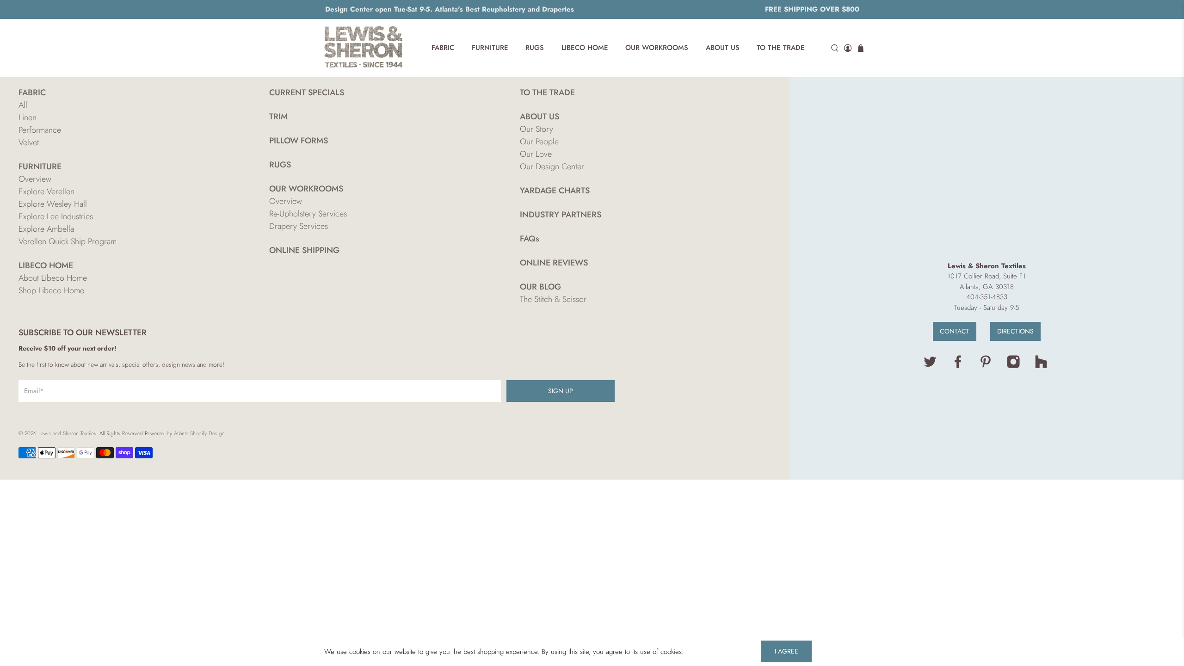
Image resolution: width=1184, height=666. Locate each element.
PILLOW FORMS (298, 141)
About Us (723, 48)
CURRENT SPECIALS (306, 92)
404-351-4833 (986, 297)
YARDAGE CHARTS (555, 191)
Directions (1015, 331)
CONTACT (954, 331)
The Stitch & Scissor (553, 299)
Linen (27, 117)
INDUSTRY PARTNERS (560, 215)
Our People (539, 142)
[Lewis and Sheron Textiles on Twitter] (930, 366)
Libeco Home (584, 48)
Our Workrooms (656, 48)
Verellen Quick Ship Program (67, 241)
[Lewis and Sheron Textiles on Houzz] (1041, 366)
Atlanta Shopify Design (199, 433)
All (22, 105)
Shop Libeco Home (51, 290)
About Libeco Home (52, 278)
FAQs (529, 239)
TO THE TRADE (547, 92)
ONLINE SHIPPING (304, 250)
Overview (34, 179)
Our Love (536, 154)
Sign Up (560, 390)
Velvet (28, 142)
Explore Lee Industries (55, 216)
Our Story (536, 129)
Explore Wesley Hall (52, 204)
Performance (39, 130)
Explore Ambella (46, 229)
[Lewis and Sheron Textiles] (363, 48)
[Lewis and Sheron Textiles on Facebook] (958, 366)
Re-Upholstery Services (308, 214)
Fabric (443, 48)
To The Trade (781, 48)
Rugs (534, 48)
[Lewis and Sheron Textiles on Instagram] (1013, 366)
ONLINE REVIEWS (554, 263)
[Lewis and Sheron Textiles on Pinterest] (986, 366)
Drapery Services (298, 226)
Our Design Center (552, 166)
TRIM (278, 117)
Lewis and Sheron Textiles (67, 433)
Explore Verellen (46, 191)
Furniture (490, 48)
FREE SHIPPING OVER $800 (812, 9)
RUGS (280, 165)
